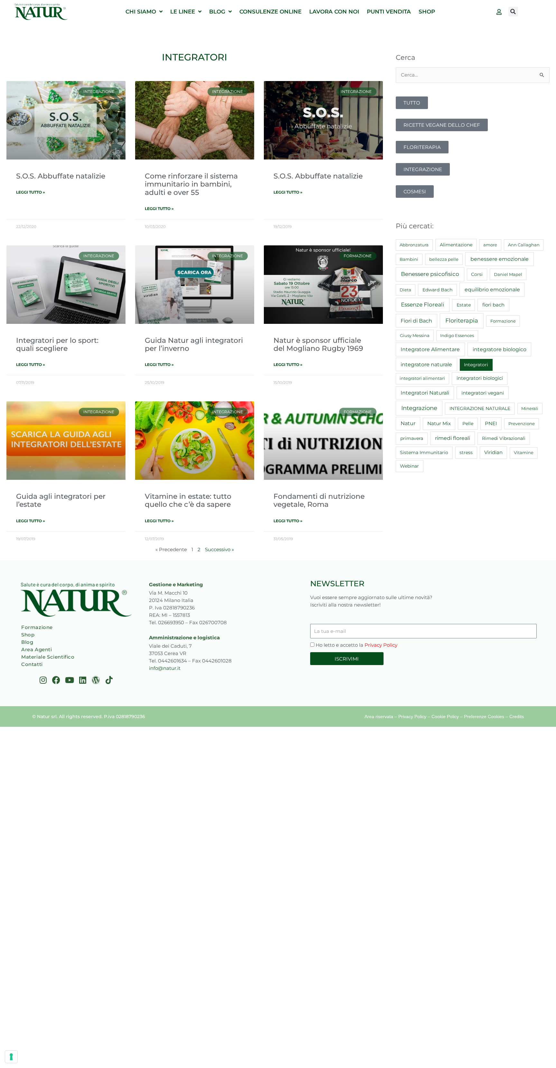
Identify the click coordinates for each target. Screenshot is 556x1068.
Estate (464, 305)
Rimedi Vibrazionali (503, 438)
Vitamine (523, 452)
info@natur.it (165, 668)
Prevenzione (521, 423)
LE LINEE (182, 11)
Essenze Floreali (422, 304)
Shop (27, 635)
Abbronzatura (414, 244)
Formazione (503, 321)
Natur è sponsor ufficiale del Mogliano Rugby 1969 (318, 344)
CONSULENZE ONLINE (270, 11)
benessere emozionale (499, 259)
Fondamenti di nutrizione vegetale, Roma (319, 500)
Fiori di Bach (416, 320)
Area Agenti (36, 649)
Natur (408, 423)
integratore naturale (426, 364)
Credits (516, 716)
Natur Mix (439, 423)
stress (466, 452)
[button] (513, 11)
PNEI (491, 423)
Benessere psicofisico (430, 274)
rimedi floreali (452, 438)
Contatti (32, 664)
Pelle (467, 423)
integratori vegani (482, 393)
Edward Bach (437, 290)
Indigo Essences (457, 335)
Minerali (529, 408)
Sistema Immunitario (424, 452)
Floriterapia (461, 320)
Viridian (493, 452)
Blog (27, 642)
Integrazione (419, 408)
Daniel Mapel (508, 274)
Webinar (409, 466)
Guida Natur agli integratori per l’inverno (194, 344)
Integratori (476, 365)
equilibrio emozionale (492, 289)
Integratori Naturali (425, 393)
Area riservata (379, 716)
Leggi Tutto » (30, 192)
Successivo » (219, 549)
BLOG (217, 11)
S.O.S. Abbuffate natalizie (60, 176)
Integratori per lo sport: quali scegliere (57, 344)
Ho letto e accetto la (356, 645)
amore (490, 244)
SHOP (427, 11)
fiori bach (493, 305)
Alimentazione (456, 244)
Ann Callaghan (524, 244)
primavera (411, 438)
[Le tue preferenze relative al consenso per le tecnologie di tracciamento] (11, 1057)
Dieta (405, 289)
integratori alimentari (422, 378)
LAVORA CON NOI (334, 11)
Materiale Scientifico (48, 657)
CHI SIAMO (140, 11)
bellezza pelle (444, 259)
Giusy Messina (415, 335)
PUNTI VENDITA (389, 11)
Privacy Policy (381, 645)
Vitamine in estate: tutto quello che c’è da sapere (188, 500)
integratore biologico (499, 349)
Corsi (477, 274)
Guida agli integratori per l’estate (61, 500)
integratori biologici (480, 378)
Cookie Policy (445, 716)
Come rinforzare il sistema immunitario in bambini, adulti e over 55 (191, 184)
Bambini (409, 259)
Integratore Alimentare (430, 349)
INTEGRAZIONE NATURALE (479, 408)
